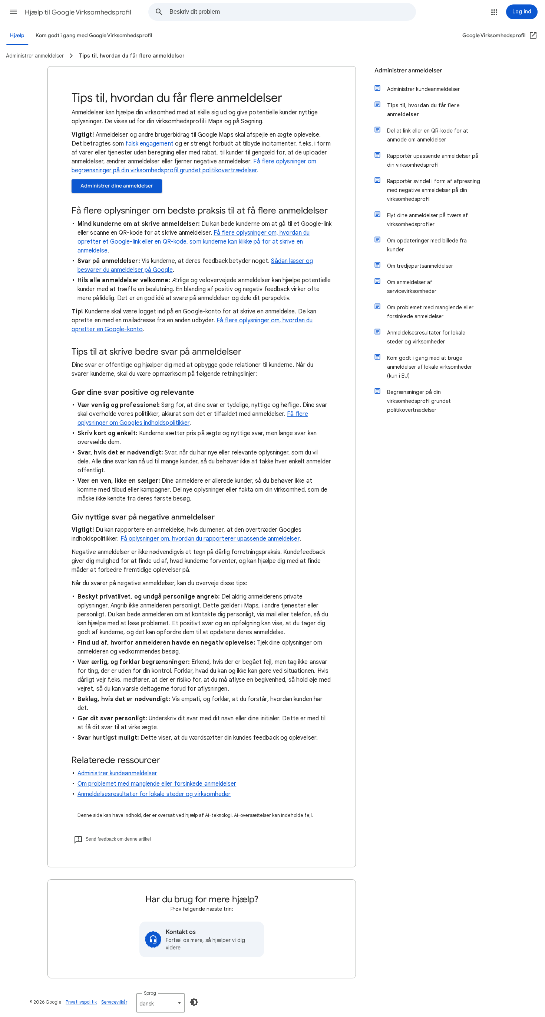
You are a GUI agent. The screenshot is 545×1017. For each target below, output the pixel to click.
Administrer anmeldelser (408, 70)
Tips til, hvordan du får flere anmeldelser (423, 110)
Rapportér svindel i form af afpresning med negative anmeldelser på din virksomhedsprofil (433, 190)
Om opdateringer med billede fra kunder (427, 245)
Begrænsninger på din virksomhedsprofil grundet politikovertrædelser (419, 401)
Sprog (150, 993)
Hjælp (17, 35)
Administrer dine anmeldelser (116, 186)
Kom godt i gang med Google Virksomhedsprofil (94, 35)
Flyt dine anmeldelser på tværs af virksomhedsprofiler (427, 220)
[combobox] (292, 11)
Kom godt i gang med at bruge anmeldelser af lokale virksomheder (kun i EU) (429, 367)
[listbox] (160, 1003)
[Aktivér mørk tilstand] (194, 1002)
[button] (13, 12)
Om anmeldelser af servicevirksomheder (411, 286)
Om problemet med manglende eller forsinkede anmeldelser (156, 784)
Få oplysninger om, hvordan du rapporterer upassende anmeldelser (210, 538)
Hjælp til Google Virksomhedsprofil (78, 12)
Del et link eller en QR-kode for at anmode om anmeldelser (427, 135)
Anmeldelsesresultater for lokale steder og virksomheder (154, 794)
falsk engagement (149, 143)
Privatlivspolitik (81, 1002)
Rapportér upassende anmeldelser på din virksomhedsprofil (432, 160)
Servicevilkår (114, 1002)
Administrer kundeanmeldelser (117, 773)
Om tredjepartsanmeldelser (420, 266)
